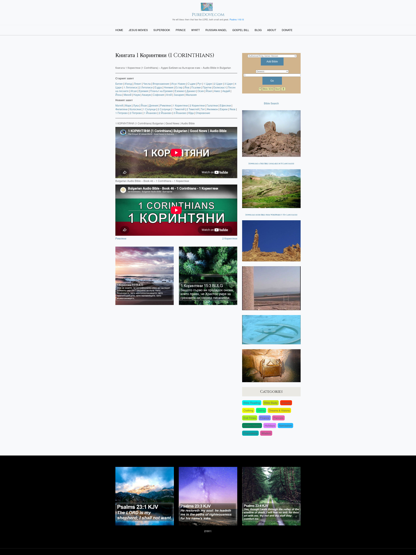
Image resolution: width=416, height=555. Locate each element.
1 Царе (208, 84)
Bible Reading (251, 403)
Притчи (207, 87)
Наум (136, 95)
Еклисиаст (219, 87)
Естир (178, 87)
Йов (186, 87)
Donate (287, 30)
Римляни (165, 105)
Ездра (158, 87)
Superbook (161, 30)
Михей (127, 95)
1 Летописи (130, 87)
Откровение (203, 113)
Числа (147, 84)
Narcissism (285, 425)
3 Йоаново (180, 113)
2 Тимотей (193, 109)
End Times (249, 418)
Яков (232, 109)
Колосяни (135, 109)
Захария (179, 95)
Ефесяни (225, 105)
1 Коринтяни (180, 105)
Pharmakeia (250, 433)
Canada (286, 403)
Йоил (209, 91)
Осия (201, 91)
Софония (158, 95)
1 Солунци (149, 109)
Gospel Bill (240, 30)
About (271, 30)
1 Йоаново (150, 113)
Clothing (248, 410)
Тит (203, 109)
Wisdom (266, 433)
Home (119, 30)
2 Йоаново (165, 113)
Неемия (168, 87)
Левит (137, 84)
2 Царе (218, 84)
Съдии (191, 84)
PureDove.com (208, 15)
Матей (119, 105)
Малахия (191, 95)
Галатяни (212, 105)
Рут (199, 84)
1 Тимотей (178, 109)
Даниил (191, 91)
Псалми (196, 87)
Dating (261, 410)
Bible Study (270, 403)
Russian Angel (216, 30)
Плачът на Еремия (161, 91)
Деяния (153, 105)
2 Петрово (136, 113)
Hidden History (252, 425)
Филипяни (121, 109)
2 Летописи (146, 87)
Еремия (143, 91)
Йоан (144, 105)
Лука (136, 105)
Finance (264, 418)
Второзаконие (161, 84)
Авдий (226, 91)
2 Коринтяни (197, 105)
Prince (181, 30)
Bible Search (271, 103)
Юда (191, 113)
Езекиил (180, 91)
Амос (217, 91)
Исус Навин (178, 84)
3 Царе (228, 84)
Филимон (212, 109)
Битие (119, 84)
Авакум (146, 95)
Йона (118, 95)
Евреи (224, 109)
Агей (169, 95)
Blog (258, 30)
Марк (128, 105)
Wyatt (195, 30)
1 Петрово (121, 113)
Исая (134, 91)
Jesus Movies (138, 30)
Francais (278, 418)
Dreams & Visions (279, 410)
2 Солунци (164, 109)
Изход (128, 84)
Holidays (270, 425)
